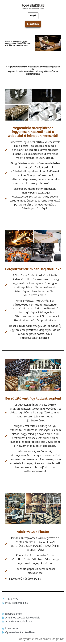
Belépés (33, 15)
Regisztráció (33, 24)
